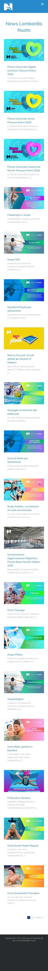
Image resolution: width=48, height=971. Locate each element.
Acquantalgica (15, 699)
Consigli (23, 780)
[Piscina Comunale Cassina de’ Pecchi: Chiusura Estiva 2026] (24, 150)
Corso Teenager (16, 610)
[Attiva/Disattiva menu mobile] (42, 4)
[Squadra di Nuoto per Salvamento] (24, 290)
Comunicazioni (15, 54)
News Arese (29, 106)
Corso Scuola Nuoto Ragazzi (22, 845)
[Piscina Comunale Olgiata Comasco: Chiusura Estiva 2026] (24, 50)
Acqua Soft (13, 259)
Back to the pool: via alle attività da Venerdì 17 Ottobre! (20, 359)
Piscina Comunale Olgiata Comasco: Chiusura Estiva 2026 (21, 70)
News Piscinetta (30, 200)
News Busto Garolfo (30, 294)
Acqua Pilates (15, 654)
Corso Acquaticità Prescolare (23, 893)
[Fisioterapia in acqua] (24, 198)
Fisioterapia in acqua (19, 214)
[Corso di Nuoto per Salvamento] (24, 441)
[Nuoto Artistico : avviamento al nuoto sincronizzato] (24, 490)
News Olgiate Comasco (29, 54)
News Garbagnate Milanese (31, 397)
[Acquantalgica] (24, 682)
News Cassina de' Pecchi (30, 154)
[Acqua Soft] (24, 243)
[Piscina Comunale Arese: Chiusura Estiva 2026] (24, 102)
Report (33, 941)
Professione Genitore (19, 797)
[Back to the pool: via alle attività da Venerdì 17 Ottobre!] (24, 338)
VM (13, 941)
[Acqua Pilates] (24, 638)
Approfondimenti (18, 200)
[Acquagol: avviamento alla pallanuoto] (24, 393)
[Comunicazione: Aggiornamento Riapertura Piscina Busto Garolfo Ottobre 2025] (24, 538)
